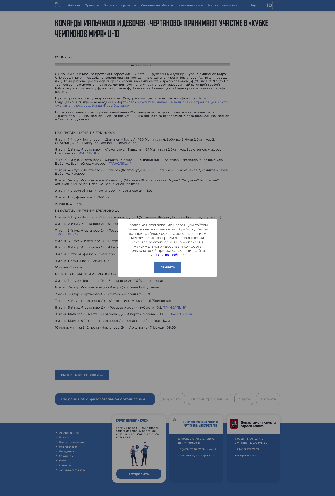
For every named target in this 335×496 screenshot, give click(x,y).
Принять (168, 267)
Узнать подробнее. (167, 255)
